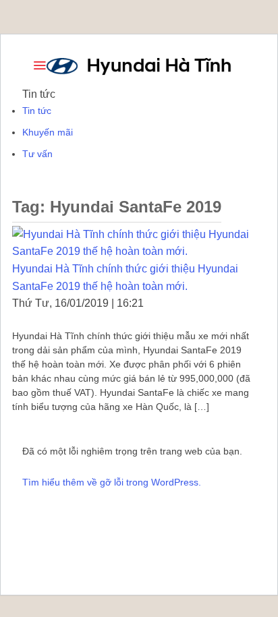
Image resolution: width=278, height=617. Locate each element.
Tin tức (36, 110)
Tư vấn (37, 153)
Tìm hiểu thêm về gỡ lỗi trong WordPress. (111, 482)
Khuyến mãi (47, 132)
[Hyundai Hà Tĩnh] (139, 65)
